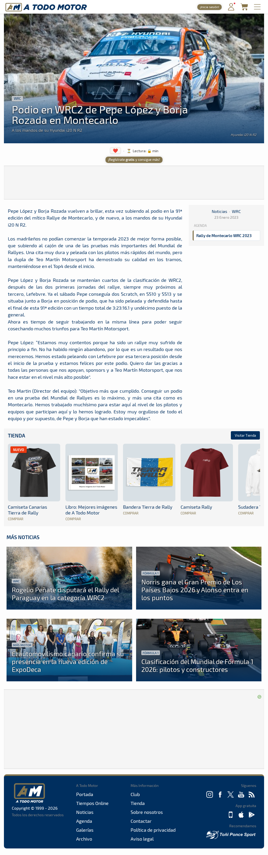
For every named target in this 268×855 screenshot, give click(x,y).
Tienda (16, 435)
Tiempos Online (92, 803)
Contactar (141, 821)
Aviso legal (142, 839)
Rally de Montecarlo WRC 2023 (224, 235)
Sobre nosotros (147, 812)
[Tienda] (244, 8)
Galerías (84, 830)
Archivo (84, 839)
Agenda (84, 821)
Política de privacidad (153, 830)
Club (135, 794)
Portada (84, 794)
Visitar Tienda (245, 435)
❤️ (115, 150)
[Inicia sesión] (231, 9)
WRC (17, 98)
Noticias (219, 211)
